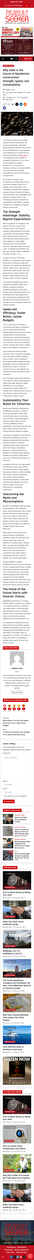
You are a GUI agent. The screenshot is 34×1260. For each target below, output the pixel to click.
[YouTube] (21, 1257)
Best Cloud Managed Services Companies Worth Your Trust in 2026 (8, 855)
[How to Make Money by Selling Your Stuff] (17, 880)
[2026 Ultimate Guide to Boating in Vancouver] (17, 1035)
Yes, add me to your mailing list (15, 796)
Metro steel (23, 155)
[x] (14, 1257)
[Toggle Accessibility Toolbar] (30, 1256)
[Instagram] (17, 1257)
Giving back (9, 1250)
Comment (7, 753)
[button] (3, 59)
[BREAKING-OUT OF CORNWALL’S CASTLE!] (17, 939)
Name (5, 781)
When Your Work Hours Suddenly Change (8, 819)
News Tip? (28, 59)
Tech (16, 851)
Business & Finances (20, 827)
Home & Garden (9, 1141)
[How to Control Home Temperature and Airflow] (17, 1134)
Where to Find (21, 1252)
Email (5, 788)
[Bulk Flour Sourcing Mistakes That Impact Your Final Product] (17, 1003)
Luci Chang (7, 897)
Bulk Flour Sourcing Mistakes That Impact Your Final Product (16, 1017)
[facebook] (11, 1257)
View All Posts (17, 692)
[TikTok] (24, 1257)
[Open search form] (16, 58)
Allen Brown (7, 991)
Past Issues (10, 1252)
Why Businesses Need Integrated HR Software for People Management (8, 843)
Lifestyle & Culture (8, 65)
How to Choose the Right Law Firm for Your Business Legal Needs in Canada (8, 831)
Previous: (16, 722)
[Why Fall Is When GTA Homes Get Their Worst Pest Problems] (17, 1163)
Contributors (11, 1247)
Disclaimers (22, 1247)
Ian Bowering (7, 956)
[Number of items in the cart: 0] (26, 5)
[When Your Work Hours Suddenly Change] (17, 909)
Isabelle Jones (10, 90)
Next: (16, 732)
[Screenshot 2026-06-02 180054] (17, 46)
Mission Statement (22, 1250)
